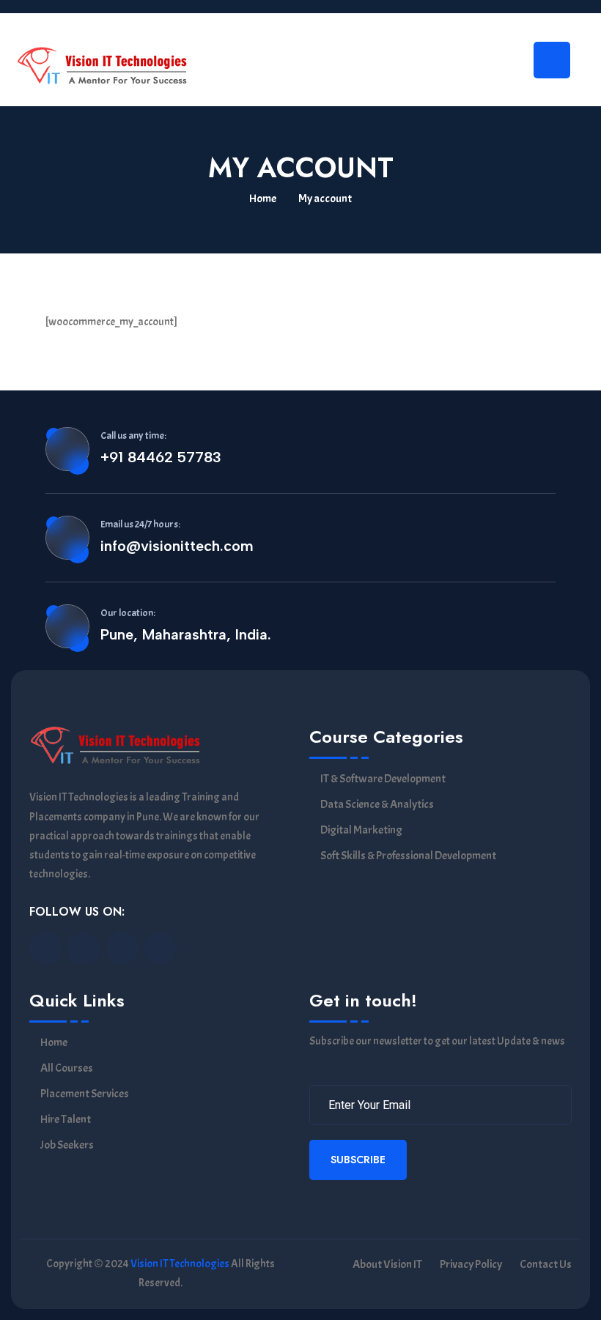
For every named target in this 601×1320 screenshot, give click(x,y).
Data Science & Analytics (377, 805)
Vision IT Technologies (179, 1264)
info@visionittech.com (177, 546)
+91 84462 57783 (160, 457)
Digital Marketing (361, 830)
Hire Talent (65, 1120)
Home (262, 198)
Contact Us (546, 1264)
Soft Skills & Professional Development (408, 856)
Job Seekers (67, 1145)
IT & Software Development (383, 779)
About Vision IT (387, 1264)
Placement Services (84, 1094)
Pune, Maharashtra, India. (185, 634)
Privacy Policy (471, 1264)
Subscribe (358, 1159)
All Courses (66, 1068)
